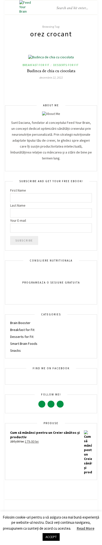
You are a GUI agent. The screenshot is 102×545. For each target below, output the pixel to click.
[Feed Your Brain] (26, 11)
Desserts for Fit (65, 65)
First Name (18, 190)
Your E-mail (18, 220)
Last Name (18, 205)
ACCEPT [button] (51, 537)
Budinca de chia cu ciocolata (51, 71)
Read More (85, 528)
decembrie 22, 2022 (51, 77)
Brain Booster (20, 323)
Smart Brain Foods (23, 343)
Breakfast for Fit (36, 65)
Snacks (15, 350)
